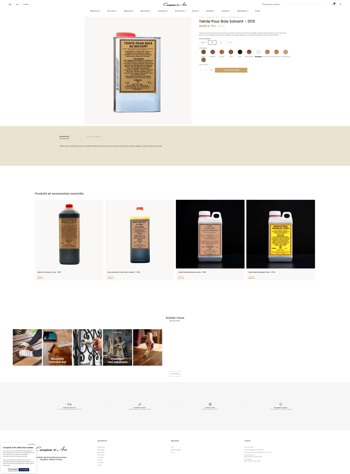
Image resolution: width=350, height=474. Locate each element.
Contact (26, 4)
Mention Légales (176, 450)
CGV (172, 447)
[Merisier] (212, 52)
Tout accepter (24, 470)
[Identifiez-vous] (340, 4)
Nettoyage (100, 450)
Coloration (100, 457)
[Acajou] (221, 52)
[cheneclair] (276, 52)
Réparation (100, 452)
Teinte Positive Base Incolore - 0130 (192, 272)
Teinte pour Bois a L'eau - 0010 (49, 272)
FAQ (17, 4)
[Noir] (240, 52)
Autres (99, 465)
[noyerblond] (285, 52)
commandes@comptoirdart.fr (254, 450)
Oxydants (100, 462)
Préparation (101, 447)
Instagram (175, 374)
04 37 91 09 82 (248, 447)
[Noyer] (203, 52)
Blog (10, 4)
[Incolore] (258, 52)
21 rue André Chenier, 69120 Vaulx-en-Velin (257, 452)
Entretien (100, 460)
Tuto (172, 452)
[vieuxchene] (203, 59)
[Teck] (231, 52)
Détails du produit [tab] (94, 137)
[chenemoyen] (267, 52)
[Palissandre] (249, 52)
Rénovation (101, 455)
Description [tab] (64, 137)
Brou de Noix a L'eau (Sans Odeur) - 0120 (124, 272)
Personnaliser (13, 470)
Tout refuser (31, 444)
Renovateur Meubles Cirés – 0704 (262, 272)
